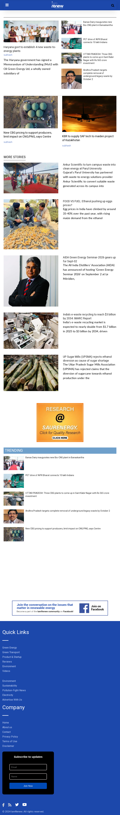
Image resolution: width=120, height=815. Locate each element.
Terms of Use (9, 741)
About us (7, 727)
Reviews (7, 661)
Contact (6, 731)
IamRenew (16, 811)
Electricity (7, 695)
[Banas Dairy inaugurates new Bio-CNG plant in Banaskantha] (14, 458)
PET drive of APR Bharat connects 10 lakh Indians (49, 475)
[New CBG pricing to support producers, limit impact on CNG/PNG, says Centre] (14, 529)
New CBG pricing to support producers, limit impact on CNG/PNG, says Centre (63, 528)
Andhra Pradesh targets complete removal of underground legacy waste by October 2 (67, 511)
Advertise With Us (12, 699)
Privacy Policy (10, 736)
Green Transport (11, 652)
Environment (9, 666)
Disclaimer (8, 746)
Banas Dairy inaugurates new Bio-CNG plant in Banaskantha (54, 457)
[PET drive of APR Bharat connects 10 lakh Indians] (14, 475)
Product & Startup (12, 656)
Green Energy (9, 647)
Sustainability (9, 685)
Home (5, 722)
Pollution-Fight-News (14, 690)
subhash (8, 55)
